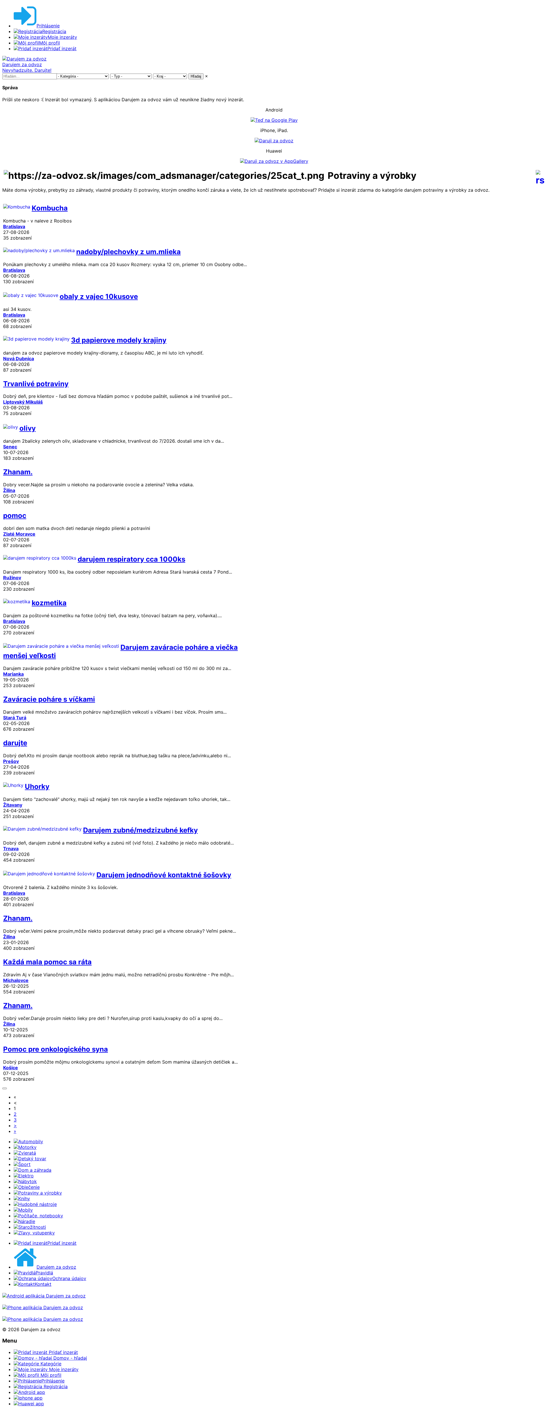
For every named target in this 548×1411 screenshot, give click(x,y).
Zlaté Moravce (19, 534)
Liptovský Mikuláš (23, 402)
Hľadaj (196, 76)
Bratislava (14, 226)
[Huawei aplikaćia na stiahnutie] (42, 1319)
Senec (10, 447)
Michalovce (16, 980)
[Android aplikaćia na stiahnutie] (44, 1296)
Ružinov (12, 577)
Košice (10, 1067)
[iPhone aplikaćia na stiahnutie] (42, 1307)
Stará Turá (14, 717)
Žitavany (12, 805)
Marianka (13, 674)
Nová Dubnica (18, 358)
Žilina (9, 490)
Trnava (11, 848)
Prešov (11, 761)
